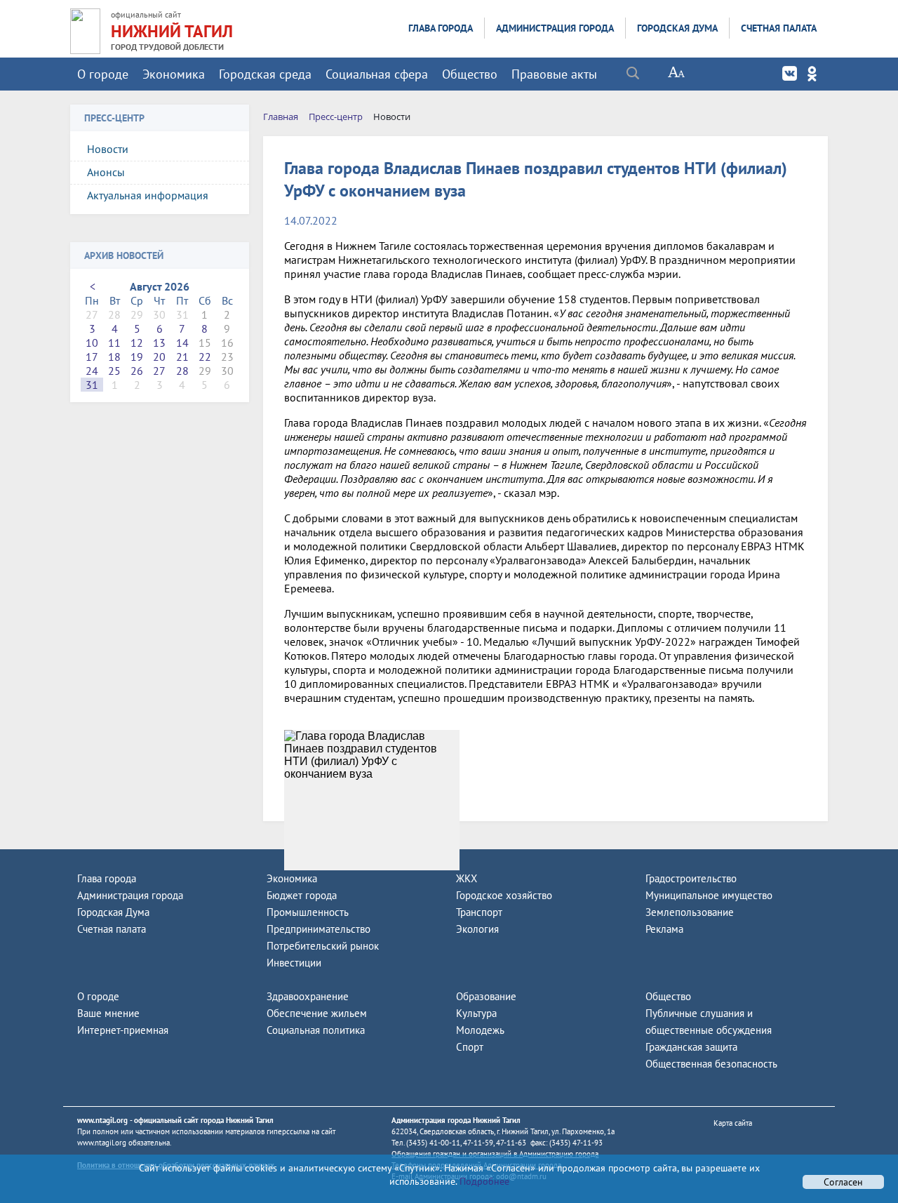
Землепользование (689, 912)
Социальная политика (316, 1030)
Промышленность (308, 912)
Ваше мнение (108, 1013)
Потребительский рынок (323, 945)
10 (92, 342)
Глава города (440, 28)
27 (159, 371)
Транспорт (479, 912)
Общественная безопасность (711, 1063)
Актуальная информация (147, 195)
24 (92, 371)
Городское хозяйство (504, 895)
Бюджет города (302, 895)
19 (136, 357)
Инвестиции (294, 962)
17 (92, 357)
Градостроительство (691, 878)
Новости (107, 149)
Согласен (843, 1182)
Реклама (664, 929)
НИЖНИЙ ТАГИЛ (172, 31)
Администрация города (555, 28)
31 (92, 385)
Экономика (173, 74)
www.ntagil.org (102, 1120)
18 (114, 357)
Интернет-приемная (122, 1030)
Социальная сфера (377, 74)
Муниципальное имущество (708, 895)
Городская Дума (677, 28)
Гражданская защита (691, 1047)
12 (136, 342)
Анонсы (106, 172)
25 (114, 371)
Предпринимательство (318, 929)
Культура (476, 1013)
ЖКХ (466, 878)
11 (114, 342)
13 (159, 342)
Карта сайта (732, 1123)
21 (182, 357)
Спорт (469, 1047)
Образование (486, 996)
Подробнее (483, 1181)
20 (159, 357)
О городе (102, 74)
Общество (469, 74)
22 (205, 357)
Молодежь (480, 1030)
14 (182, 342)
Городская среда (265, 74)
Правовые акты (554, 74)
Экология (477, 929)
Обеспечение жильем (317, 1013)
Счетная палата (779, 28)
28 (182, 371)
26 (136, 371)
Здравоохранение (308, 996)
